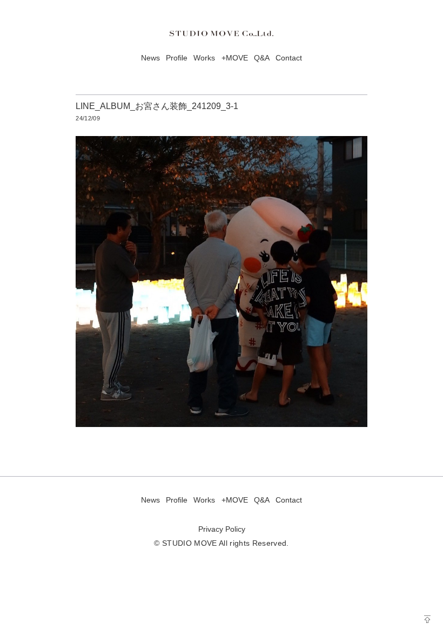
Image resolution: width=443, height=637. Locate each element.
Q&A (262, 58)
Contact (289, 58)
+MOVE (235, 58)
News (150, 58)
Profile (176, 58)
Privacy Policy (221, 529)
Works (204, 58)
